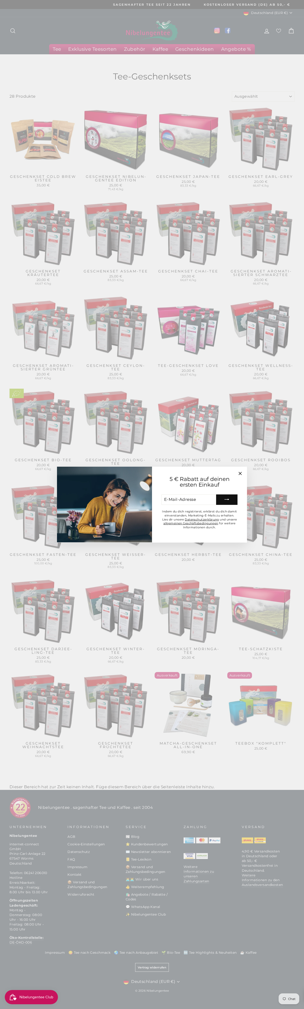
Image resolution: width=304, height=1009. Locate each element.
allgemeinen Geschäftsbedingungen (190, 523)
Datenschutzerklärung (202, 519)
